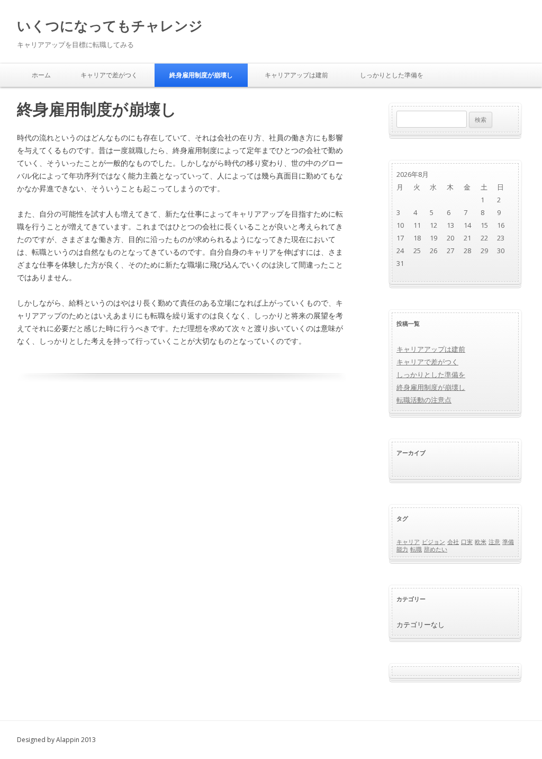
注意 (494, 542)
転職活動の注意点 (423, 400)
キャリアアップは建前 (296, 74)
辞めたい (435, 549)
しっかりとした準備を (391, 74)
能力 (402, 549)
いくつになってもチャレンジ (110, 25)
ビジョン (433, 542)
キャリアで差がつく (109, 74)
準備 (508, 542)
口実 (467, 542)
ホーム (41, 74)
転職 (416, 549)
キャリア (408, 542)
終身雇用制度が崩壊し (201, 74)
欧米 (480, 542)
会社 (453, 542)
